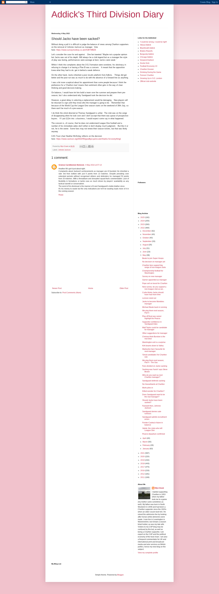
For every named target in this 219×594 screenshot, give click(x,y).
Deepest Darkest (147, 60)
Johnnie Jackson (64, 150)
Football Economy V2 (148, 66)
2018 (142, 463)
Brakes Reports (146, 51)
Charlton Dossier (147, 69)
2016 (142, 470)
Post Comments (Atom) (71, 293)
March (145, 442)
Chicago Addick (146, 57)
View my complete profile (148, 553)
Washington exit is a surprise (154, 342)
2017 (142, 467)
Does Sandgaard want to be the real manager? (153, 396)
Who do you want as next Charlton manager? (152, 376)
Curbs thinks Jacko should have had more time (153, 293)
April (145, 438)
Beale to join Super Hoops (153, 258)
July (144, 248)
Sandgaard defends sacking (153, 381)
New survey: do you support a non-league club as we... (154, 288)
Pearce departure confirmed (153, 434)
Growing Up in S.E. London (151, 78)
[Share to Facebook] (89, 146)
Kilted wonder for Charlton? (153, 391)
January (146, 449)
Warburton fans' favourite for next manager (153, 350)
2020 (142, 456)
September (147, 241)
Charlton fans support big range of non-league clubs (154, 266)
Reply (61, 195)
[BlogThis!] (83, 146)
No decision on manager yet (153, 262)
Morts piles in (147, 388)
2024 (142, 221)
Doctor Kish (144, 63)
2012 (142, 474)
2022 (142, 228)
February (146, 445)
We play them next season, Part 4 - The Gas (153, 361)
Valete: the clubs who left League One (152, 429)
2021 (142, 453)
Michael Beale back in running (154, 307)
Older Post (124, 288)
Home (90, 288)
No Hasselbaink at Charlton (153, 384)
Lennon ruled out (149, 298)
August (146, 245)
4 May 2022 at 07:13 (93, 165)
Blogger (120, 575)
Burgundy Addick (147, 54)
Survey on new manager (152, 276)
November (147, 234)
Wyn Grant (159, 488)
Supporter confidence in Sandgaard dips (152, 323)
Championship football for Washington (152, 272)
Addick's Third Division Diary (107, 14)
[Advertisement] (90, 263)
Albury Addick (145, 45)
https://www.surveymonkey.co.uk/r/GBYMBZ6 (76, 50)
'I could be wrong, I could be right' (153, 42)
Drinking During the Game (150, 72)
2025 (142, 217)
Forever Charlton (147, 75)
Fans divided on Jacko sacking (154, 366)
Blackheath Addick (147, 48)
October (146, 238)
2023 (142, 224)
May (144, 255)
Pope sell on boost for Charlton (154, 283)
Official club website (148, 81)
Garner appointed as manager (154, 280)
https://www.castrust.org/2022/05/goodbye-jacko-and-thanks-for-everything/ (88, 139)
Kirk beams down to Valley (153, 346)
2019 (142, 460)
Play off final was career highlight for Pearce (151, 317)
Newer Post (57, 288)
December (147, 231)
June (145, 252)
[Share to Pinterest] (92, 146)
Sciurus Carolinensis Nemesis (71, 165)
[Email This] (81, 146)
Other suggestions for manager (154, 333)
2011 (142, 477)
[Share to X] (86, 146)
